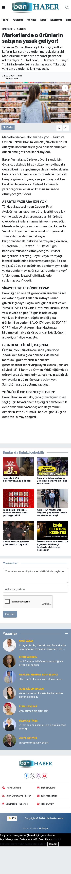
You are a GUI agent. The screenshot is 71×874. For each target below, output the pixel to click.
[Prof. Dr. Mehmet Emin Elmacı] (9, 676)
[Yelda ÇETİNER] (9, 724)
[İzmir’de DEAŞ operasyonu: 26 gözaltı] (18, 466)
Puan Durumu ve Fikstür (18, 796)
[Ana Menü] (3, 7)
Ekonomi (56, 19)
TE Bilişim (43, 828)
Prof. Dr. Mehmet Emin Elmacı (38, 675)
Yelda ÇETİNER (28, 721)
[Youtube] (44, 776)
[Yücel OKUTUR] (9, 740)
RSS (13, 818)
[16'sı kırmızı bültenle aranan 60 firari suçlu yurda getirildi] (18, 498)
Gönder (10, 614)
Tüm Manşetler (49, 796)
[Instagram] (38, 776)
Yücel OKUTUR (28, 738)
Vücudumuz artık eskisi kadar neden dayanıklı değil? (41, 695)
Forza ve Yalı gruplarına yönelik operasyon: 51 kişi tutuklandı (52, 481)
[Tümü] (66, 633)
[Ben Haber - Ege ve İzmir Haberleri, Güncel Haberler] (35, 8)
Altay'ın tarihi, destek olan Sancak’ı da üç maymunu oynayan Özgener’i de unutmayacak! (42, 647)
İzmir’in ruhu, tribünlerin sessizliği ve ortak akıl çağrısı (41, 663)
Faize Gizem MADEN (31, 689)
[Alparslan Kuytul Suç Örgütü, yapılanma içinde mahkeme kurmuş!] (52, 498)
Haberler (7, 29)
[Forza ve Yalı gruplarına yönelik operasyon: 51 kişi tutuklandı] (52, 466)
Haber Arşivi (47, 804)
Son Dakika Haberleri (17, 804)
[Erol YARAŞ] (9, 645)
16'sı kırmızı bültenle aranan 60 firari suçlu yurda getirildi (15, 513)
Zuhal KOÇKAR (28, 706)
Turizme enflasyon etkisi (33, 742)
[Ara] (67, 8)
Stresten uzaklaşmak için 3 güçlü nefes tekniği (42, 727)
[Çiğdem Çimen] (9, 661)
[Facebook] (26, 776)
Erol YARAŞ (26, 641)
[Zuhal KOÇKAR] (9, 708)
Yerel (5, 19)
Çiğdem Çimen (28, 657)
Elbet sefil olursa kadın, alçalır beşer (41, 679)
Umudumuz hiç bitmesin (33, 711)
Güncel (18, 19)
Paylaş (9, 127)
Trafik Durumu (48, 788)
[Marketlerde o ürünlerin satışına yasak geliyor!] (35, 102)
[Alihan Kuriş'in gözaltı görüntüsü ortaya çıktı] (18, 530)
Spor (43, 19)
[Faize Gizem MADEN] (9, 692)
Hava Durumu (14, 788)
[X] (32, 776)
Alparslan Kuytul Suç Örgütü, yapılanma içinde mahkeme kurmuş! (52, 513)
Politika (31, 19)
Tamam (53, 844)
